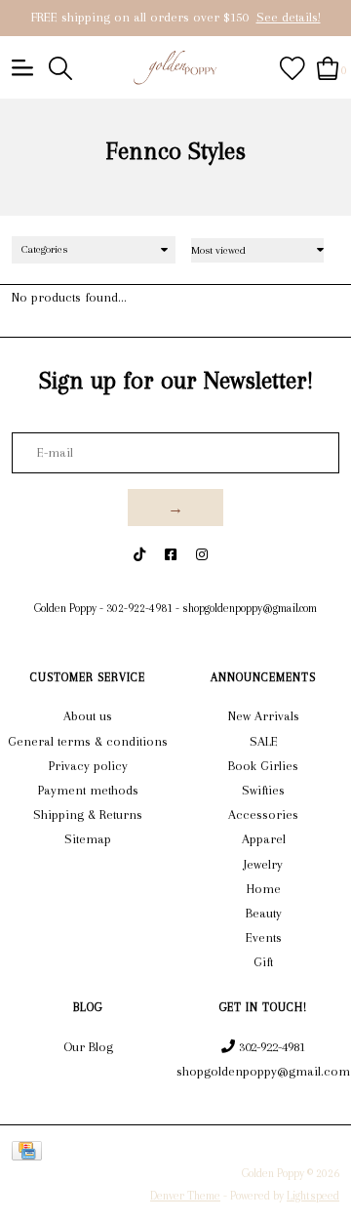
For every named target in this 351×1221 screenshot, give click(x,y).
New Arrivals (263, 716)
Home (264, 888)
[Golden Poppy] (175, 67)
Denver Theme (185, 1195)
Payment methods (88, 790)
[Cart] (328, 67)
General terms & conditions (88, 741)
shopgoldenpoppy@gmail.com (249, 608)
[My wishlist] (292, 67)
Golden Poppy (65, 608)
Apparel (264, 839)
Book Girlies (263, 765)
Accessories (263, 814)
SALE (264, 741)
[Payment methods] (30, 1150)
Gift (263, 962)
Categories (44, 249)
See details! (288, 17)
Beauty (264, 913)
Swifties (263, 790)
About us (87, 716)
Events (264, 937)
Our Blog (88, 1046)
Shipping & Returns (87, 814)
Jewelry (263, 864)
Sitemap (87, 839)
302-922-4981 (139, 608)
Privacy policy (88, 765)
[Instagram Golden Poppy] (202, 555)
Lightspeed (313, 1195)
